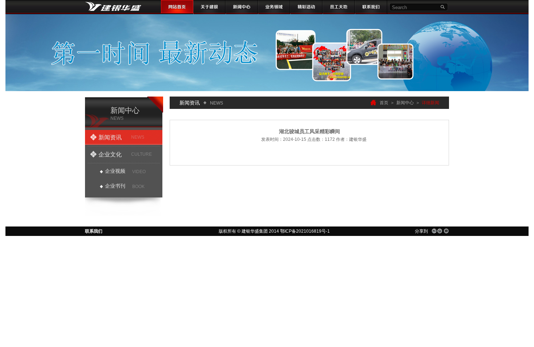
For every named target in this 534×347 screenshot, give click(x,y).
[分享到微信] (446, 230)
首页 (384, 102)
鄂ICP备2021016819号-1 (305, 231)
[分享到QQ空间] (439, 230)
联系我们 (93, 231)
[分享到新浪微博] (434, 230)
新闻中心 (405, 102)
